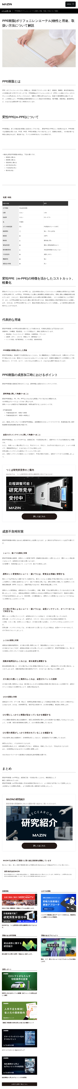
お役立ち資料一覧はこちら (19, 1084)
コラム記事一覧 (6, 11)
